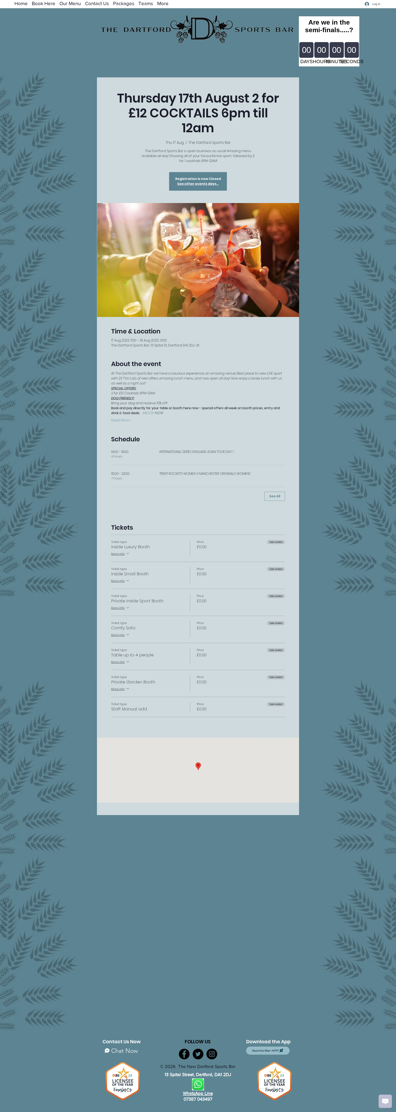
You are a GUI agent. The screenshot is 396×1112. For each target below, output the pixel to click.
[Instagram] (211, 1054)
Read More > (121, 420)
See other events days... (198, 183)
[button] (145, 3)
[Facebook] (184, 1054)
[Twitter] (198, 1054)
